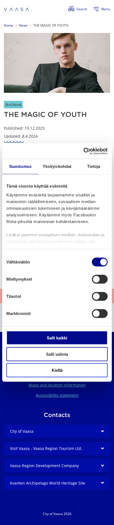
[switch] (100, 279)
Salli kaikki (57, 338)
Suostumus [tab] (20, 166)
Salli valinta (57, 354)
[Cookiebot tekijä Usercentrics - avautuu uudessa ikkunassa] (83, 151)
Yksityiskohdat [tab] (57, 166)
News (23, 25)
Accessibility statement (57, 395)
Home (8, 25)
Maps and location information (57, 385)
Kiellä (57, 370)
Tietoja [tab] (93, 166)
